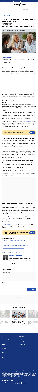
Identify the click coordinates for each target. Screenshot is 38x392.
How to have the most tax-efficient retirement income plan (15, 245)
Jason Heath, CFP (5, 23)
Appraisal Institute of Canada (10, 224)
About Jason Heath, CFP (15, 255)
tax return (30, 70)
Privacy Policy (21, 339)
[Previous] (2, 315)
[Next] (36, 315)
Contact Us (4, 355)
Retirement (4, 341)
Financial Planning (5, 339)
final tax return (13, 97)
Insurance (3, 344)
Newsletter (4, 348)
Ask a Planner (6, 15)
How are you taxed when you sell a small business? (13, 248)
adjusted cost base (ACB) (28, 121)
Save (3, 336)
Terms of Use (21, 336)
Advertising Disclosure (23, 341)
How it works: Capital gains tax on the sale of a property (14, 240)
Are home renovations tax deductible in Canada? (13, 243)
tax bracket (7, 117)
